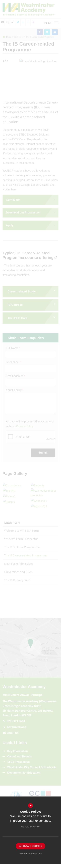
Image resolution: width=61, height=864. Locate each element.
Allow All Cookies (30, 846)
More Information (30, 827)
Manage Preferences (30, 854)
